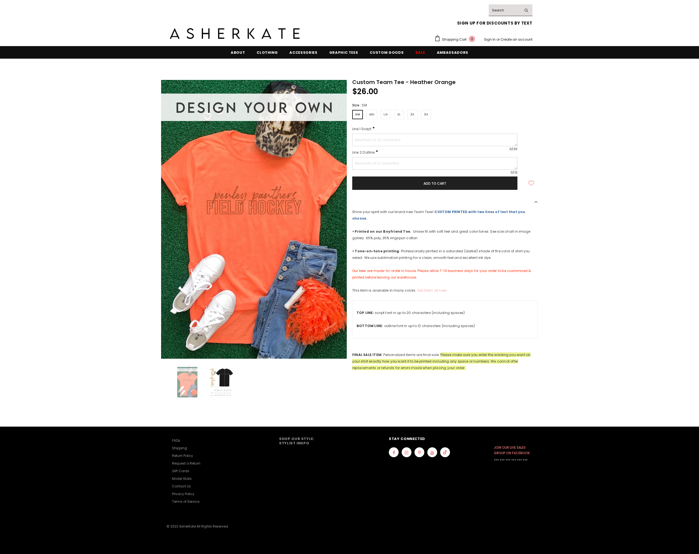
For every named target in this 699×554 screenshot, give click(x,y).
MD (371, 114)
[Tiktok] (445, 452)
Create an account (516, 39)
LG (385, 114)
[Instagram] (406, 452)
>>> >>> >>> (502, 459)
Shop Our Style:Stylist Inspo (297, 441)
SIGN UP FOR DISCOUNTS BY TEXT (494, 23)
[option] (254, 219)
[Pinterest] (419, 452)
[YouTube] (432, 452)
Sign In (490, 39)
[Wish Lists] (531, 183)
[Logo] (235, 33)
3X (426, 114)
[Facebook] (394, 452)
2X (412, 114)
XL (399, 114)
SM (357, 114)
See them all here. (432, 290)
